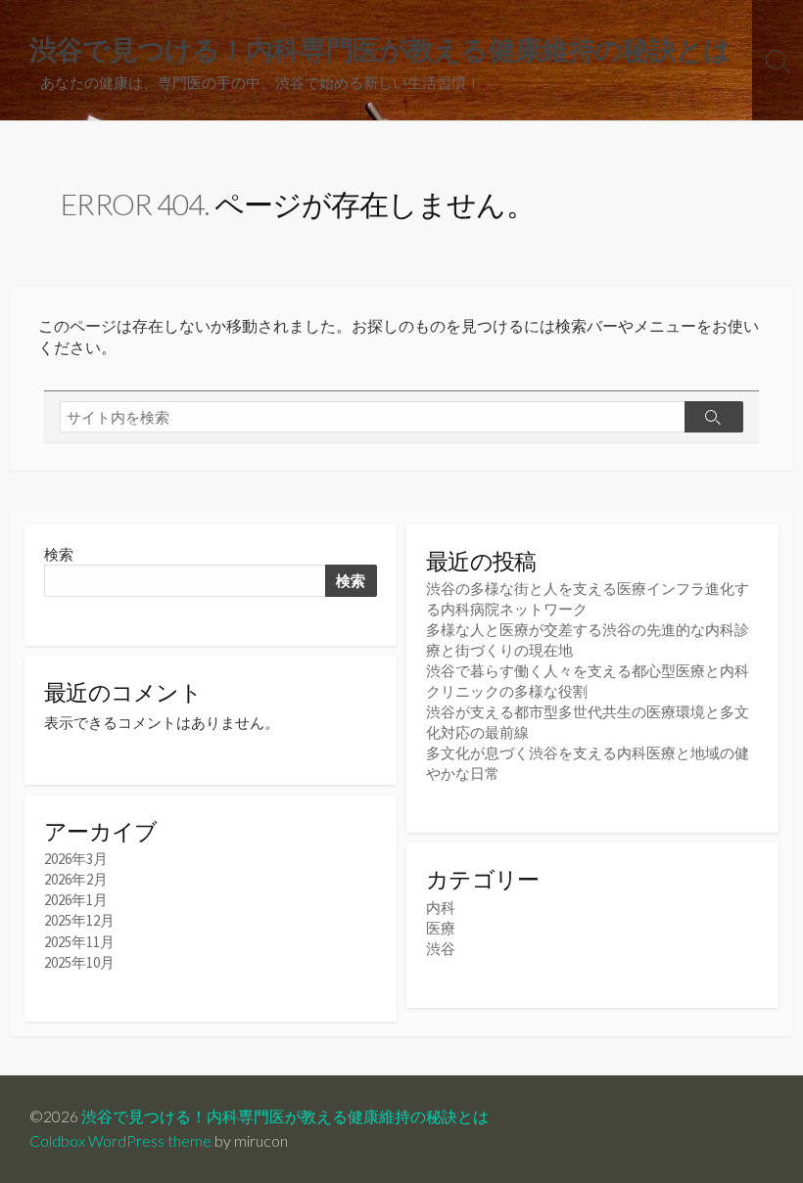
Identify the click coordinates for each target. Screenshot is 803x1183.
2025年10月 (79, 962)
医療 (440, 928)
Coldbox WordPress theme (120, 1141)
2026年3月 (76, 858)
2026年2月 (76, 879)
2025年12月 (79, 920)
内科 (440, 907)
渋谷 (440, 948)
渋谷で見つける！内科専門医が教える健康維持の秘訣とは (285, 1116)
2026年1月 (76, 899)
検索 (58, 554)
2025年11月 (79, 942)
